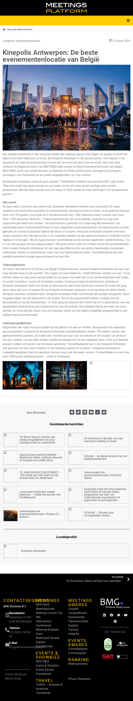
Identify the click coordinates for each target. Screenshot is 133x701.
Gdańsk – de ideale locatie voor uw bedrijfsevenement (105, 457)
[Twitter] (119, 615)
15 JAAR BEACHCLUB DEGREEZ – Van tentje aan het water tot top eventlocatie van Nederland (40, 475)
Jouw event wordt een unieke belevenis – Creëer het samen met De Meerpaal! (40, 494)
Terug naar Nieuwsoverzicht (19, 29)
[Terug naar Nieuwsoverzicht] (4, 29)
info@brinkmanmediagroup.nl (27, 647)
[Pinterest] (115, 621)
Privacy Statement (79, 679)
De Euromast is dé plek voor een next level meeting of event (103, 440)
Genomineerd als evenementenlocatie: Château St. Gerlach (39, 514)
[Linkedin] (104, 615)
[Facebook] (111, 615)
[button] (128, 20)
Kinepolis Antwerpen (33, 550)
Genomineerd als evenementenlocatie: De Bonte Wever (102, 475)
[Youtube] (126, 615)
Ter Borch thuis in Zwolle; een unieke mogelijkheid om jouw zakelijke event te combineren (37, 439)
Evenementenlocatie (28, 41)
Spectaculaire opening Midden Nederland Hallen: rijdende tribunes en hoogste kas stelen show (40, 457)
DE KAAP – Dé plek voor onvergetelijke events (99, 514)
